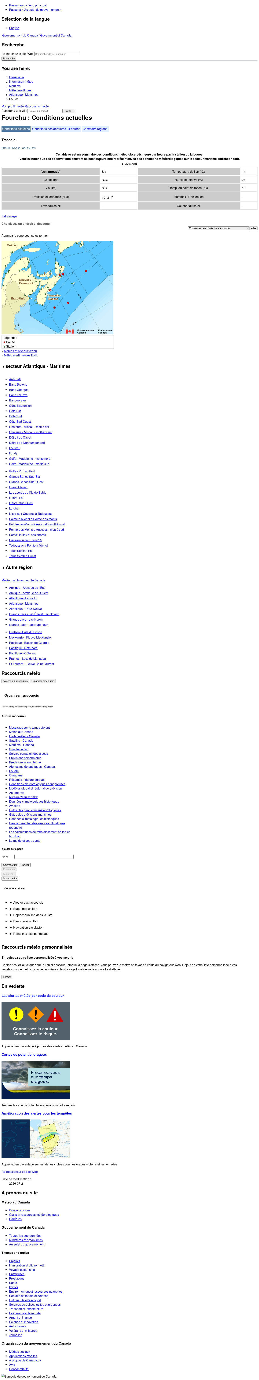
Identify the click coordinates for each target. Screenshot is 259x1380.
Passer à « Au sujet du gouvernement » (35, 9)
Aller (68, 111)
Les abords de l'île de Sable (27, 492)
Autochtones (17, 1326)
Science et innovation (23, 1322)
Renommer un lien (25, 921)
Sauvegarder (10, 864)
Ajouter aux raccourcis (15, 681)
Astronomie (16, 792)
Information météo (21, 81)
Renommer (9, 869)
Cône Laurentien (20, 405)
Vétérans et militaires (23, 1330)
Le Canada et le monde (25, 1313)
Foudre (14, 771)
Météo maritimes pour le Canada (23, 580)
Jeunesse (15, 1335)
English (14, 28)
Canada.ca (16, 77)
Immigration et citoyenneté (26, 1265)
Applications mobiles (23, 1356)
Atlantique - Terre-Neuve (25, 609)
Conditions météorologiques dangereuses (37, 784)
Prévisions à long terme (25, 762)
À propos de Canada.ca (25, 1360)
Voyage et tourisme (22, 1269)
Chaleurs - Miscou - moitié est (29, 427)
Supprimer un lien (25, 908)
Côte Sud (15, 416)
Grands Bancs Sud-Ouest (26, 482)
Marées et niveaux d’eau (20, 351)
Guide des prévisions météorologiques (35, 810)
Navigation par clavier (28, 927)
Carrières (15, 1219)
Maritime (15, 86)
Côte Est (15, 411)
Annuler (25, 864)
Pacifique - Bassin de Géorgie (29, 642)
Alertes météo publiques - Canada (32, 766)
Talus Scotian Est (20, 550)
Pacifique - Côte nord (23, 648)
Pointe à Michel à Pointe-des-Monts (33, 519)
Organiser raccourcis (42, 681)
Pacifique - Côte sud (22, 653)
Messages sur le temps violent (29, 727)
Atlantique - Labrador (23, 598)
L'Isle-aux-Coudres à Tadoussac (30, 513)
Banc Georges (18, 389)
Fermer (7, 976)
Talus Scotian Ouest (22, 556)
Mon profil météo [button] (13, 106)
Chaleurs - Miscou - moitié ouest (30, 432)
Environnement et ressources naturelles (35, 1291)
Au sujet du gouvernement (26, 1244)
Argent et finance (20, 1317)
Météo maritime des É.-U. (21, 355)
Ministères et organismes (26, 1240)
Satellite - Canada (21, 740)
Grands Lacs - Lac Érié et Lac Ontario (34, 614)
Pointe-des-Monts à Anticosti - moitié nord (37, 524)
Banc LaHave (18, 395)
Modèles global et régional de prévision (35, 788)
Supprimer (8, 874)
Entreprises (16, 1274)
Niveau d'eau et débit (23, 797)
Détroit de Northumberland (27, 442)
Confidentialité (19, 1369)
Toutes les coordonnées (25, 1235)
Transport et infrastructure (26, 1309)
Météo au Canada (21, 732)
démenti (131, 164)
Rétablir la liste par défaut (30, 933)
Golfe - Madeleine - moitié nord (29, 458)
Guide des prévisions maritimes (30, 814)
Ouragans (15, 775)
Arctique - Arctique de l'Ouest (28, 593)
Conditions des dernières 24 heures (56, 129)
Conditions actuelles (16, 129)
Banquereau (17, 400)
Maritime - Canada (21, 745)
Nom (5, 857)
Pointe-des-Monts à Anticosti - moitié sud (36, 529)
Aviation (14, 806)
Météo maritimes (20, 90)
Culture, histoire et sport (25, 1300)
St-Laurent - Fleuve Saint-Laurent (31, 664)
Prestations (16, 1278)
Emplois (14, 1261)
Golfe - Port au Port (22, 471)
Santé (13, 1282)
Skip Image (9, 216)
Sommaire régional (95, 129)
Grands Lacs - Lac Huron (26, 619)
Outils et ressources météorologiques (34, 1214)
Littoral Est (16, 498)
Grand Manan (18, 487)
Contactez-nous (19, 1210)
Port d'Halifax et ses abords (27, 535)
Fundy (13, 453)
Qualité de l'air (18, 749)
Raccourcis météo (37, 106)
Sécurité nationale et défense (28, 1296)
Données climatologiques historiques (34, 801)
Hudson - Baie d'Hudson (25, 632)
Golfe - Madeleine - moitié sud (29, 464)
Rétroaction (20, 1171)
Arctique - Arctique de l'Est (27, 587)
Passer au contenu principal (28, 5)
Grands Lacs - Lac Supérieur (28, 624)
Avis (12, 1364)
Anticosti (15, 379)
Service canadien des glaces (28, 753)
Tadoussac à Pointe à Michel (28, 545)
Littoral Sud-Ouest (21, 503)
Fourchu (14, 448)
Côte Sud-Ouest (20, 421)
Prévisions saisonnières (25, 758)
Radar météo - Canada (24, 736)
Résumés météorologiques (27, 779)
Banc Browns (18, 384)
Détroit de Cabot (20, 437)
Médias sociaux (19, 1351)
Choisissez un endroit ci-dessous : (26, 223)
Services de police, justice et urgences (35, 1304)
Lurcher (14, 508)
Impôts (13, 1287)
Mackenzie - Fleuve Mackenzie (30, 637)
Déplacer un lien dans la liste (32, 915)
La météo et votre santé (24, 840)
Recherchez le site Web (18, 53)
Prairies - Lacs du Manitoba (27, 658)
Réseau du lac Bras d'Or (25, 540)
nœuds (54, 171)
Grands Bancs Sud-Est (24, 476)
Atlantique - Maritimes (23, 94)
